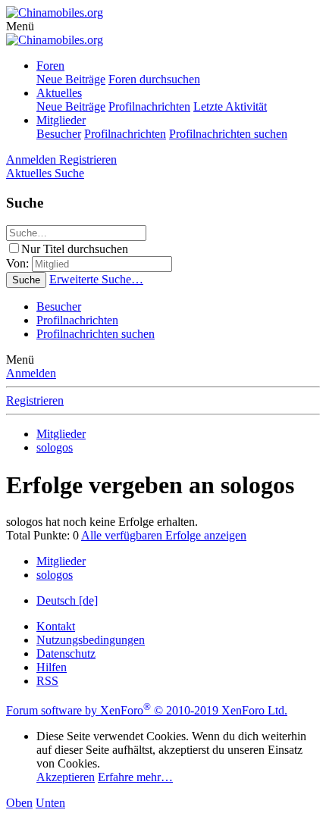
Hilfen (51, 667)
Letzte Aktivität (230, 106)
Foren (50, 65)
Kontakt (55, 626)
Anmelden (31, 373)
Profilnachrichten (149, 106)
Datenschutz (66, 653)
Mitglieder (61, 120)
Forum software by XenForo (146, 710)
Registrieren (35, 400)
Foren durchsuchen (154, 79)
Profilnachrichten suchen (228, 133)
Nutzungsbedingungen (90, 639)
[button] (20, 26)
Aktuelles (59, 92)
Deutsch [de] (67, 600)
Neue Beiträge (70, 79)
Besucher (58, 133)
